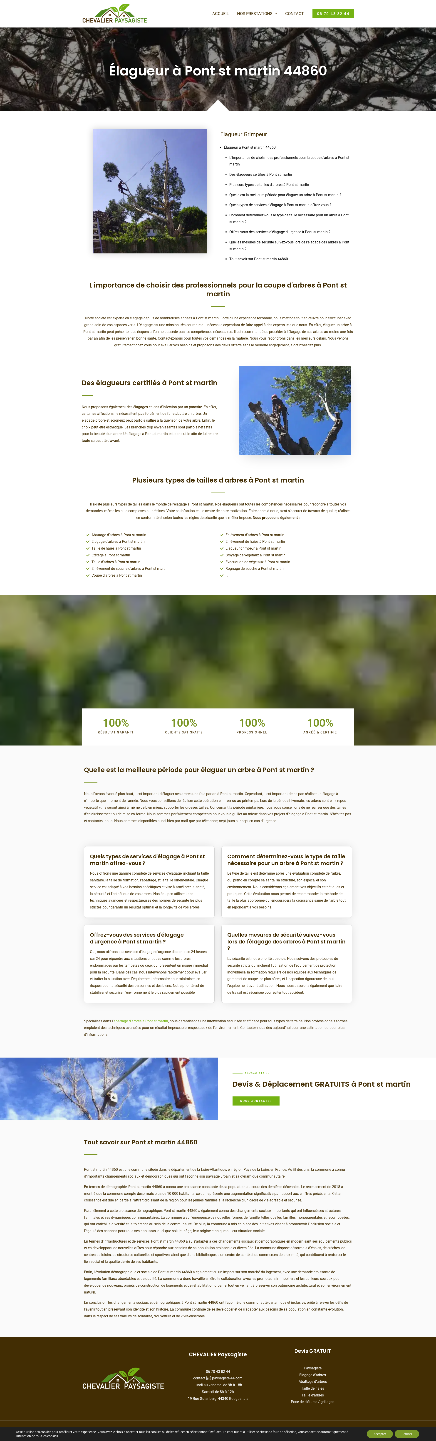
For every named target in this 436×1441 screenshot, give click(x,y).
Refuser (406, 1434)
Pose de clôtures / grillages (312, 1402)
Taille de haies (312, 1388)
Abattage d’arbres (313, 1381)
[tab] (149, 857)
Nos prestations (254, 13)
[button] (333, 13)
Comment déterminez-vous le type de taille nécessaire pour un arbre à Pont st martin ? (286, 860)
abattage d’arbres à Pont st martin (141, 1021)
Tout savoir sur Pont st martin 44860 (258, 259)
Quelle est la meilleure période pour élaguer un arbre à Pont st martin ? (285, 195)
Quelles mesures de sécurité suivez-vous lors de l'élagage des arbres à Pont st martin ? (286, 942)
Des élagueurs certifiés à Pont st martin (260, 174)
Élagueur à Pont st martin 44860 (250, 147)
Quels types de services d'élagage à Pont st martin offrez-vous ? (280, 205)
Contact (294, 13)
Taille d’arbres (313, 1395)
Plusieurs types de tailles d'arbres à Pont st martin (269, 185)
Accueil (220, 13)
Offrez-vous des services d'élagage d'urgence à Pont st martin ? (279, 232)
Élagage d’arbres (312, 1375)
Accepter (380, 1434)
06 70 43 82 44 (218, 1371)
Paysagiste (313, 1368)
